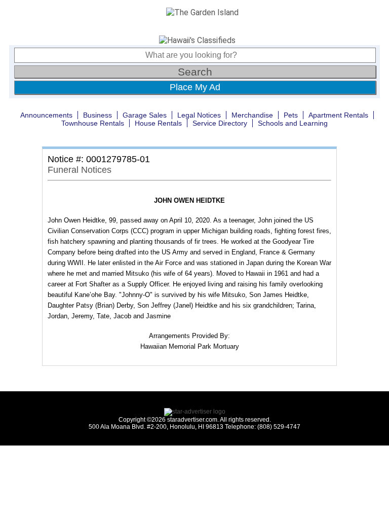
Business (97, 115)
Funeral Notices (79, 170)
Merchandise (252, 115)
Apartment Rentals (338, 115)
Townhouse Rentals (92, 123)
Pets (291, 115)
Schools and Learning (293, 123)
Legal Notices (199, 115)
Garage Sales (145, 115)
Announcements (46, 115)
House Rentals (158, 123)
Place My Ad (195, 87)
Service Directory (219, 123)
